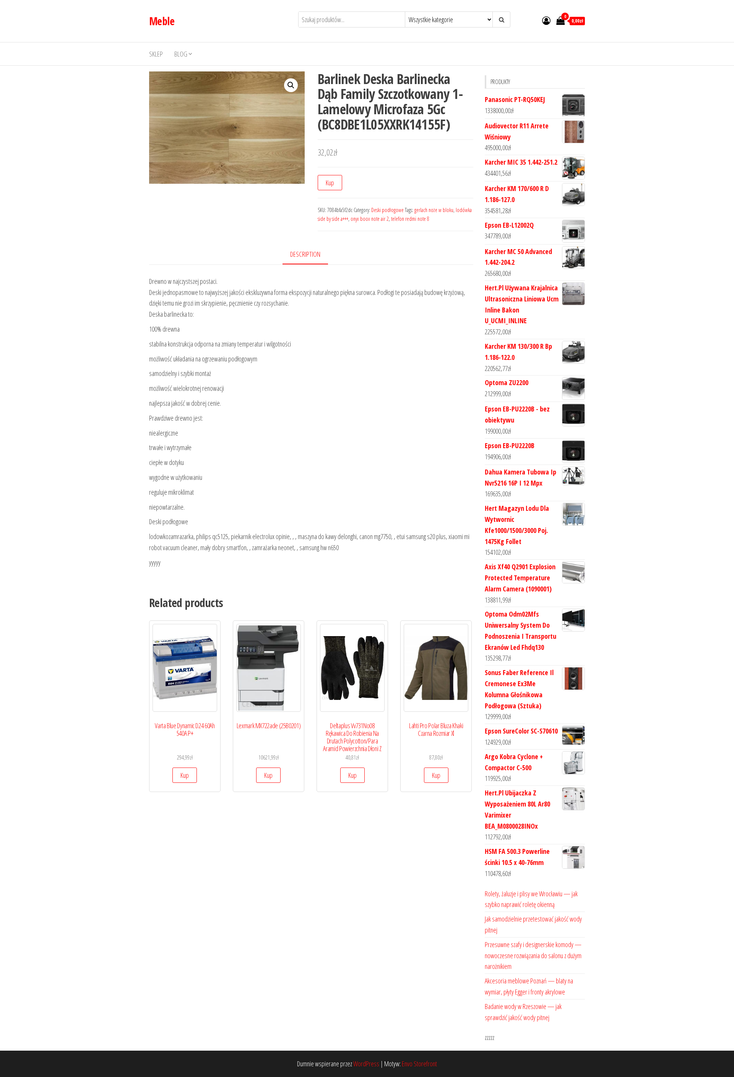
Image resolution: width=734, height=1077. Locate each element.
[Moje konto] (546, 20)
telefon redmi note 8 (410, 218)
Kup (330, 182)
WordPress (366, 1063)
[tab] (311, 254)
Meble (161, 21)
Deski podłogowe (387, 210)
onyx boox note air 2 (370, 218)
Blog (180, 53)
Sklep (156, 53)
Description (305, 254)
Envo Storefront (419, 1063)
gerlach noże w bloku (433, 210)
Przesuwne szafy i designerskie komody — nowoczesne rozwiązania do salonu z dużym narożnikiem (533, 955)
